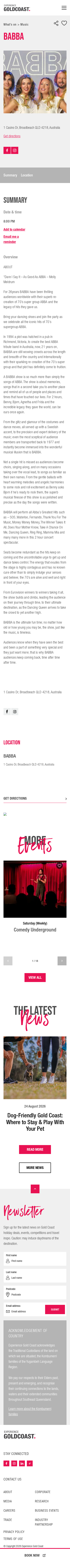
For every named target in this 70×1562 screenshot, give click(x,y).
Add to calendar (14, 229)
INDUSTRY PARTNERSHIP (44, 1522)
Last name (11, 1272)
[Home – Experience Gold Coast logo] (20, 1434)
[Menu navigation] (64, 7)
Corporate (43, 1492)
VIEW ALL (35, 977)
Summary (10, 175)
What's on (10, 24)
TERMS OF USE (13, 1539)
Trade (8, 1520)
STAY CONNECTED (16, 1454)
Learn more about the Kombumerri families (30, 1412)
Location (27, 175)
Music (24, 24)
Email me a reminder (11, 239)
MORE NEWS (35, 1168)
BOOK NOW (32, 1555)
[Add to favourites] (64, 23)
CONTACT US (13, 1479)
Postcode (10, 1288)
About (8, 1492)
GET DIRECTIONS (15, 798)
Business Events (47, 1511)
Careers (9, 1511)
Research (42, 1501)
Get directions (12, 136)
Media (8, 1501)
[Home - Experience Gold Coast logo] (17, 8)
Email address (13, 1305)
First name (11, 1255)
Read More (35, 1149)
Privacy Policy (14, 1532)
